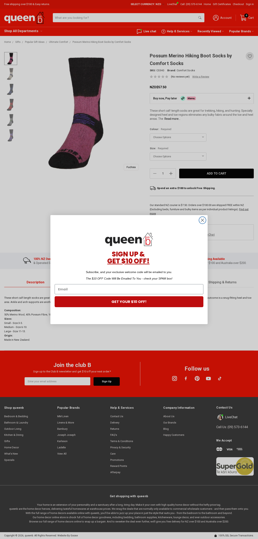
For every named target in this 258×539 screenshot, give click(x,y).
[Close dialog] (202, 220)
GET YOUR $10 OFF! (129, 301)
